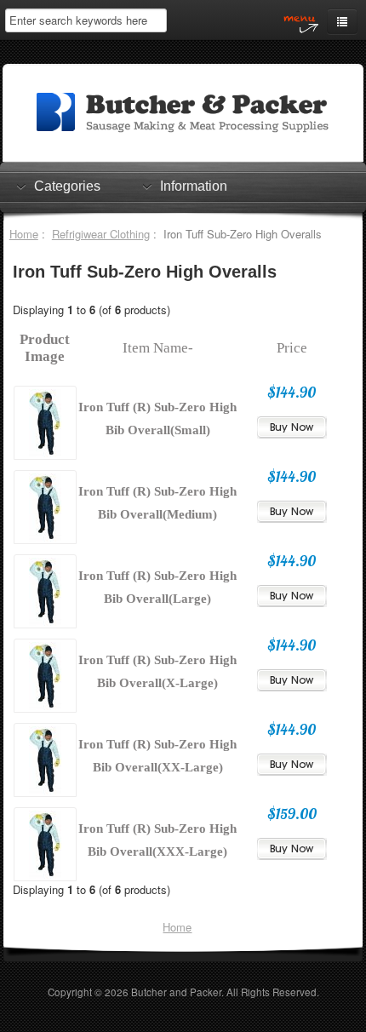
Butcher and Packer (176, 992)
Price (292, 348)
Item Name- (158, 348)
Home (23, 234)
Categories (67, 186)
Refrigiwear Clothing (101, 234)
